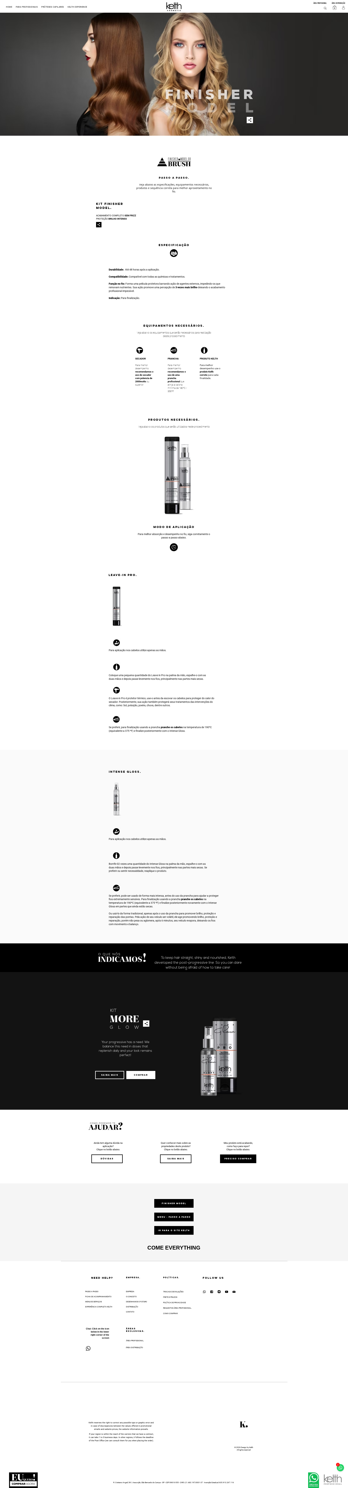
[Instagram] (219, 1291)
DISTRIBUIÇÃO (132, 1307)
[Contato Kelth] (234, 1291)
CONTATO (130, 1312)
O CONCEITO (131, 1297)
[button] (77, 7)
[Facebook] (211, 1291)
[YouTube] (226, 1291)
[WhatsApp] (204, 1291)
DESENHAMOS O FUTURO (136, 1302)
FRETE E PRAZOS (170, 1297)
